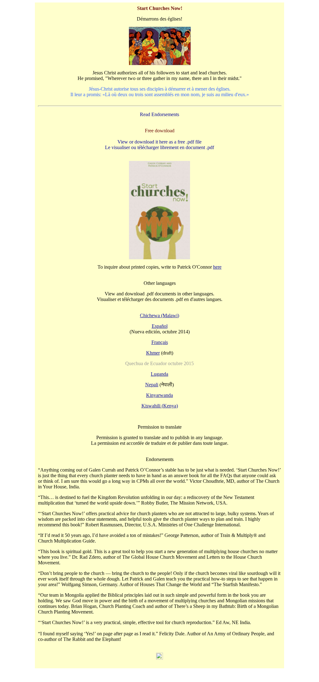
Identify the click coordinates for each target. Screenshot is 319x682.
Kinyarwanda (159, 395)
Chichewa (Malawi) (159, 315)
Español (160, 326)
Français (159, 342)
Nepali (151, 384)
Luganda (159, 374)
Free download (159, 130)
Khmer (153, 352)
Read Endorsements (159, 114)
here (217, 267)
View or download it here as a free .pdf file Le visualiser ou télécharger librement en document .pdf (159, 144)
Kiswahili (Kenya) (159, 405)
